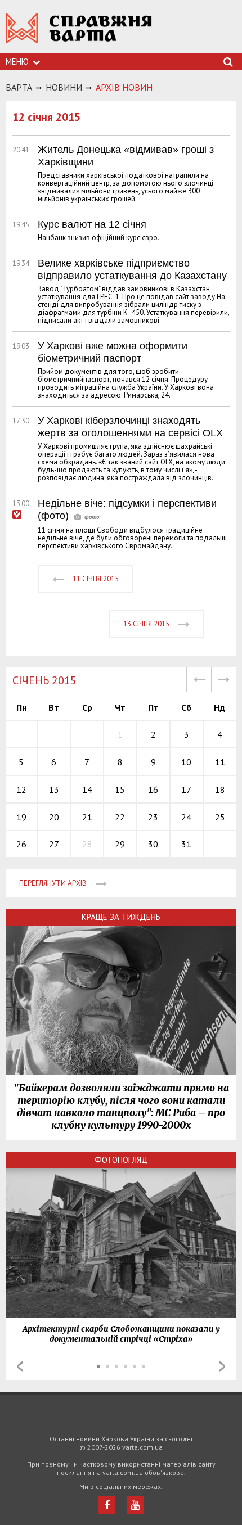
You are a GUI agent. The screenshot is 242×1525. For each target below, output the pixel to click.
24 (186, 817)
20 (54, 817)
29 (120, 844)
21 (87, 817)
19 (21, 817)
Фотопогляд (121, 1159)
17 (186, 789)
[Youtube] (135, 1505)
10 (186, 762)
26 (21, 844)
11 (220, 762)
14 (87, 789)
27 (54, 844)
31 (186, 844)
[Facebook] (106, 1505)
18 (220, 789)
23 (153, 817)
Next (222, 1366)
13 (54, 789)
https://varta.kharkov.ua (79, 34)
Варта (19, 87)
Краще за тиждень (121, 917)
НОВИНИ (64, 87)
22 (120, 817)
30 (153, 844)
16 (153, 789)
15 (120, 789)
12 (21, 789)
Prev (20, 1366)
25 (220, 817)
